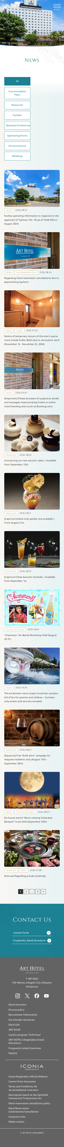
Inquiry (13, 1053)
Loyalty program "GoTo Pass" (25, 1034)
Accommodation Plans (17, 93)
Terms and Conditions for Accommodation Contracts (23, 1088)
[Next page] (43, 891)
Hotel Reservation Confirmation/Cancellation (24, 1110)
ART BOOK (15, 1029)
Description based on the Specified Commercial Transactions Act (28, 1096)
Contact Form (21, 932)
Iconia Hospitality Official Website (28, 1076)
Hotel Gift (14, 1024)
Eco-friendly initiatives (22, 1019)
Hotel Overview (17, 1004)
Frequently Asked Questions (29, 940)
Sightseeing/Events (17, 135)
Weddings (17, 156)
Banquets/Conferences (18, 125)
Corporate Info (17, 1116)
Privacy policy (16, 1009)
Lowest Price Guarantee (22, 1081)
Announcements (17, 145)
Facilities (17, 115)
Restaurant (17, 104)
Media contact (17, 1121)
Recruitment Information (23, 1014)
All (17, 81)
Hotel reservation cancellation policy (29, 1103)
